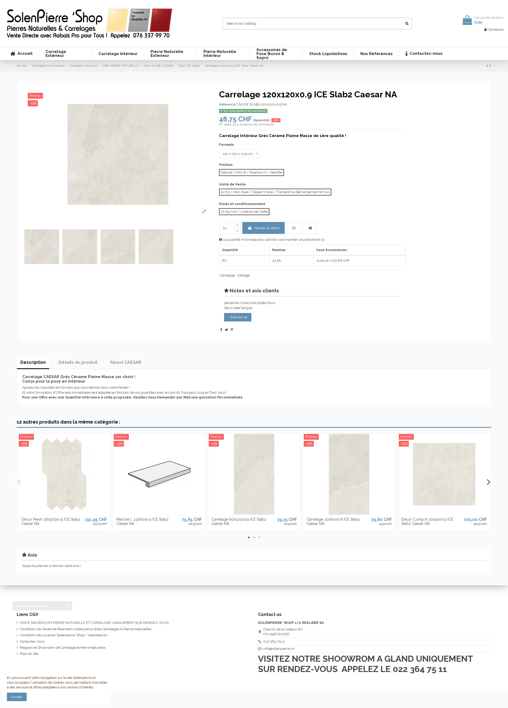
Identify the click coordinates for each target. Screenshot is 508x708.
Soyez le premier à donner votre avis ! (51, 566)
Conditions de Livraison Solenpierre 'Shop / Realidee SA (63, 635)
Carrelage (227, 275)
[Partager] (221, 330)
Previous (19, 482)
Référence (227, 104)
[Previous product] (487, 66)
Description (33, 362)
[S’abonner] (67, 605)
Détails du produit (78, 362)
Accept (16, 697)
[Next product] (490, 66)
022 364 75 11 (274, 641)
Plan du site (29, 654)
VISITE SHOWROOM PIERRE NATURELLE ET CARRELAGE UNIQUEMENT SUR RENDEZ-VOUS (94, 623)
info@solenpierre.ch (279, 649)
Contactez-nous (32, 641)
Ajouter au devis (266, 228)
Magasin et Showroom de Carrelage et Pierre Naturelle (62, 648)
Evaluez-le (238, 317)
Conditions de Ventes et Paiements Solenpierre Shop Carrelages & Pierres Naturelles (85, 629)
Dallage (243, 275)
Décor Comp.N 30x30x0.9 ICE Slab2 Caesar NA (427, 521)
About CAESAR (125, 362)
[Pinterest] (232, 330)
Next (488, 482)
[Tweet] (226, 330)
